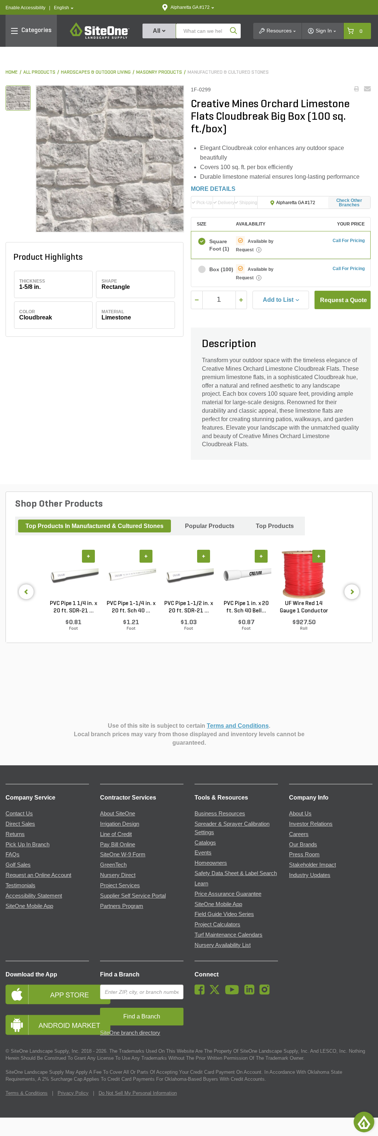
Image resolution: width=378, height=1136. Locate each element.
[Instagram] (266, 993)
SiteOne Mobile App (29, 906)
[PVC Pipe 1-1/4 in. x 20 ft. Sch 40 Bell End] (131, 575)
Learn (201, 884)
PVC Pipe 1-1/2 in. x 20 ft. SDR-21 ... (188, 607)
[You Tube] (234, 993)
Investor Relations (311, 824)
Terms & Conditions (27, 1093)
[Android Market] (47, 1025)
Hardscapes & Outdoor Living (96, 72)
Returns (15, 834)
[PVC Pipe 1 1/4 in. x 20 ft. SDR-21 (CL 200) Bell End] (73, 575)
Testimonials (20, 885)
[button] (63, 8)
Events (203, 853)
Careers (299, 834)
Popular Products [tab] (209, 526)
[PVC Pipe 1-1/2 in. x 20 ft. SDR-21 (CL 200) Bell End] (189, 575)
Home (12, 72)
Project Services (120, 885)
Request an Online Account (38, 875)
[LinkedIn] (251, 993)
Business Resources (220, 814)
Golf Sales (18, 865)
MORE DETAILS (213, 189)
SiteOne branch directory (130, 1033)
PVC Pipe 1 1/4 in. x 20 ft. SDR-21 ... (73, 607)
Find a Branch (120, 974)
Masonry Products (159, 72)
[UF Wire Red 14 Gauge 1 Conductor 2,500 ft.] (304, 575)
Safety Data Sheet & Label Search (236, 873)
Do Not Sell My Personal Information (138, 1093)
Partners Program (121, 906)
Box (219, 269)
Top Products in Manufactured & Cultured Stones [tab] (94, 526)
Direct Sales (20, 824)
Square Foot (219, 245)
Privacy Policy (73, 1093)
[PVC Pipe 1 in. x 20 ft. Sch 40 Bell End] (246, 575)
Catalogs (205, 843)
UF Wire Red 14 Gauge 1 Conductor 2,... (304, 608)
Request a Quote (343, 300)
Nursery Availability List (223, 945)
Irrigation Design (119, 824)
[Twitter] (216, 993)
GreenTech (113, 865)
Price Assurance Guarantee (228, 894)
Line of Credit (116, 834)
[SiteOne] (100, 37)
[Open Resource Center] (364, 1122)
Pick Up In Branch (27, 844)
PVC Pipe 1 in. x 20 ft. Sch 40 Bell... (246, 607)
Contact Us (19, 814)
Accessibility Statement (34, 896)
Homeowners (211, 863)
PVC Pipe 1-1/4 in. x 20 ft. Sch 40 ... (131, 607)
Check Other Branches (349, 202)
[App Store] (47, 994)
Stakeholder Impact (312, 865)
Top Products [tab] (275, 526)
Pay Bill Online (117, 844)
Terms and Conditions (238, 726)
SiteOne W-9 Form (122, 854)
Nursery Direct (117, 875)
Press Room (304, 854)
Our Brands (303, 844)
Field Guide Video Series (224, 914)
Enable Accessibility (25, 7)
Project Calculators (217, 924)
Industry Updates (309, 875)
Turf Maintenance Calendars (228, 935)
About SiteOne (117, 814)
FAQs (13, 854)
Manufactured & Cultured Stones (228, 72)
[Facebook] (201, 993)
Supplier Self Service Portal (133, 896)
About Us (300, 814)
